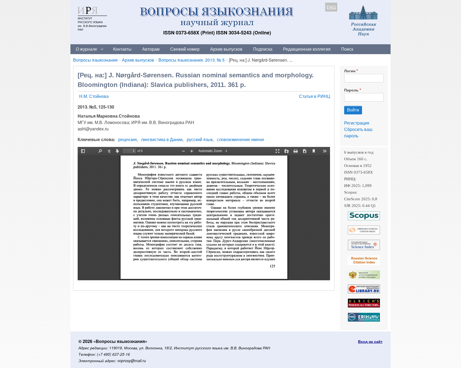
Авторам (151, 49)
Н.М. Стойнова (94, 96)
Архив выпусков (226, 49)
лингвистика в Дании (161, 139)
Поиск (347, 49)
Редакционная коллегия (307, 49)
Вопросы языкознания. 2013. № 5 (191, 60)
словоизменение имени (240, 139)
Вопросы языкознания (95, 60)
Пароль (351, 90)
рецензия (127, 139)
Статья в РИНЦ (314, 96)
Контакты (122, 49)
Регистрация (356, 123)
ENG (331, 7)
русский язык (200, 139)
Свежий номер (185, 49)
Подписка (262, 49)
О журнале (86, 49)
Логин (349, 70)
